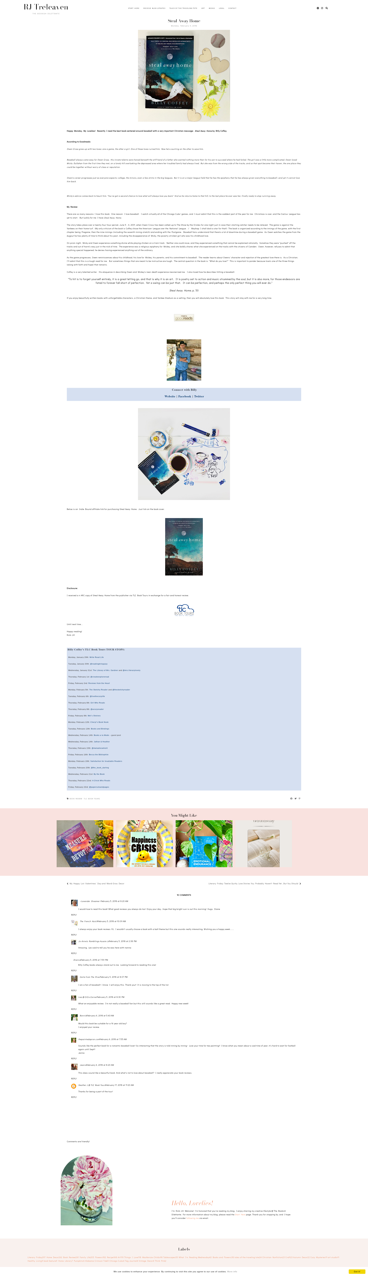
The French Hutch (89, 921)
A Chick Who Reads (101, 781)
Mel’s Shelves (94, 716)
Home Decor (54, 1257)
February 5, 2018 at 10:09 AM (112, 921)
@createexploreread (99, 677)
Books (212, 8)
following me (192, 1218)
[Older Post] (207, 884)
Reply (74, 914)
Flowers (100, 1257)
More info (232, 1271)
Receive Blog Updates (154, 8)
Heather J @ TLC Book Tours (92, 1085)
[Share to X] (295, 798)
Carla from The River (90, 977)
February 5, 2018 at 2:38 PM (123, 941)
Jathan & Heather (102, 742)
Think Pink (160, 1260)
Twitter (199, 396)
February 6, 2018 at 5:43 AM (100, 1015)
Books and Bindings (100, 729)
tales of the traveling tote (248, 1257)
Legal (221, 8)
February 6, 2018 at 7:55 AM (113, 1039)
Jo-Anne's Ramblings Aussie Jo (93, 941)
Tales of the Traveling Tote (183, 8)
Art (203, 8)
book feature (50, 1260)
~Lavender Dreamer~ (90, 901)
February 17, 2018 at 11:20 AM (120, 1085)
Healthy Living (35, 1260)
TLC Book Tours (92, 798)
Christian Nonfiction (273, 1257)
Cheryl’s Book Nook (99, 722)
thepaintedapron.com (89, 1039)
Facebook (184, 396)
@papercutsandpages (99, 787)
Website (170, 396)
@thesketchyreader (121, 690)
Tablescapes (170, 1257)
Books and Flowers (223, 1257)
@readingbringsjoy (99, 664)
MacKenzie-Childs (152, 1257)
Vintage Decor (146, 1260)
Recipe (112, 1257)
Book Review (76, 798)
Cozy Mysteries (318, 1257)
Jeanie (83, 1065)
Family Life (87, 1257)
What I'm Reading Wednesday (195, 1257)
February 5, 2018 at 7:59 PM (94, 959)
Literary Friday (37, 1257)
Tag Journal (131, 1260)
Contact (232, 8)
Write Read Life (97, 657)
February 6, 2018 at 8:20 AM (100, 1065)
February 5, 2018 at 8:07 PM (114, 977)
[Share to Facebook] (291, 798)
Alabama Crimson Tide (97, 1260)
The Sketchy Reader (98, 690)
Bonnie (83, 1015)
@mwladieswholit (100, 748)
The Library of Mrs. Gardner (105, 670)
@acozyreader (97, 709)
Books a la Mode (101, 735)
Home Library (65, 1260)
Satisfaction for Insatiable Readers (106, 761)
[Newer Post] (125, 884)
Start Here (133, 8)
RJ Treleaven (46, 6)
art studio (333, 1257)
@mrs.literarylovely (131, 670)
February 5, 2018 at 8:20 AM (114, 901)
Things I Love (132, 1257)
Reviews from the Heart (99, 683)
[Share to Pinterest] (299, 798)
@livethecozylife (97, 696)
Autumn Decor (301, 1257)
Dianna (77, 959)
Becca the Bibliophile (99, 755)
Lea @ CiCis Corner (87, 997)
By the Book (99, 774)
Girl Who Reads (98, 703)
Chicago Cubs (116, 1260)
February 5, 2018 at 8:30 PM (110, 997)
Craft (289, 1257)
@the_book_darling (100, 768)
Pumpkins (79, 1260)
